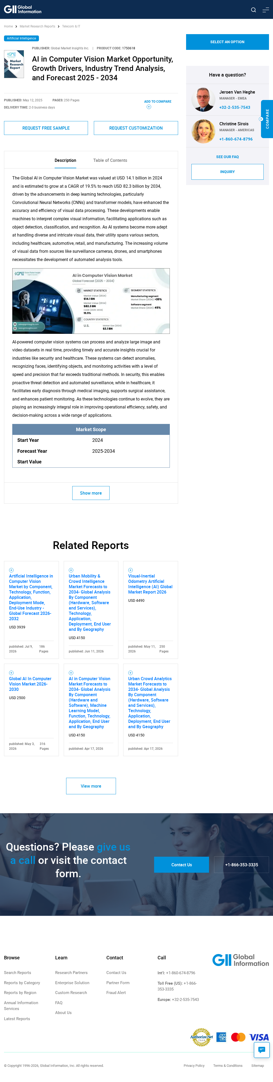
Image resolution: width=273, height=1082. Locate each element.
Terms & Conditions (228, 1066)
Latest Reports (17, 1018)
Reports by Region (20, 992)
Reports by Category (22, 982)
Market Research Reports (37, 26)
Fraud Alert (116, 992)
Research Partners (71, 972)
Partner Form (118, 982)
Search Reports (17, 972)
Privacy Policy (194, 1066)
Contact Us (181, 865)
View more (91, 786)
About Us (63, 1012)
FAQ (58, 1002)
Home (9, 26)
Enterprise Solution (72, 982)
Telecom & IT (71, 26)
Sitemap (257, 1066)
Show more (91, 493)
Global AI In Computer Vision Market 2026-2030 (30, 684)
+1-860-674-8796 (236, 139)
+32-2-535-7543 (234, 107)
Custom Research (71, 992)
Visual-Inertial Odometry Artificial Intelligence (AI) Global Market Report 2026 (150, 584)
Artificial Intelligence (21, 38)
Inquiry (227, 172)
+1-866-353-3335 (241, 865)
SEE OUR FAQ (227, 157)
